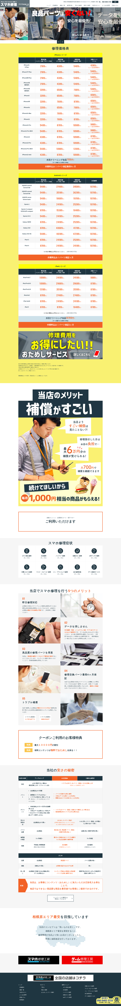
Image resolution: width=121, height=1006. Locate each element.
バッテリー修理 (67, 992)
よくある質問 (106, 5)
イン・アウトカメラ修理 (91, 991)
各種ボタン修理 (67, 995)
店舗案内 (55, 5)
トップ (49, 5)
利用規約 (22, 999)
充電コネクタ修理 (89, 986)
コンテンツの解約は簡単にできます (60, 898)
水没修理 (65, 990)
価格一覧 (62, 5)
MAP (115, 2)
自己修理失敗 (88, 993)
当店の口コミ (96, 5)
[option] (60, 23)
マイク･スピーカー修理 (91, 988)
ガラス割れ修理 (67, 987)
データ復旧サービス (90, 996)
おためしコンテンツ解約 (47, 992)
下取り (43, 987)
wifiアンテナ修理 (67, 997)
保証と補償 (87, 5)
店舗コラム (115, 5)
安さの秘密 (78, 5)
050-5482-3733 (71, 251)
